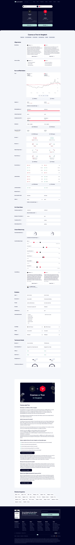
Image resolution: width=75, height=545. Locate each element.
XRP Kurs (23, 526)
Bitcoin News (32, 523)
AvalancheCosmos (55, 499)
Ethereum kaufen (47, 524)
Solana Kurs (24, 527)
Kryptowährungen (17, 523)
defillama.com (45, 538)
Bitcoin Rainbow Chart (56, 527)
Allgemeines (22, 37)
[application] (43, 85)
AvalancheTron (18, 499)
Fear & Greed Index (55, 526)
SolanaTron (23, 494)
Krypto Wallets (16, 526)
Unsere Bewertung (41, 37)
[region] (43, 51)
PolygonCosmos (47, 499)
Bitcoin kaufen (47, 523)
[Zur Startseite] (18, 1)
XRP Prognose (40, 526)
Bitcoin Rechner (55, 523)
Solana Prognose (40, 527)
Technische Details (52, 37)
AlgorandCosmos (18, 501)
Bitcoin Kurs (23, 523)
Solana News (32, 527)
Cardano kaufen (47, 528)
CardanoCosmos (39, 499)
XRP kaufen (46, 526)
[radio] (39, 95)
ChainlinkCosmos (26, 501)
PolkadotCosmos (50, 494)
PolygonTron (25, 499)
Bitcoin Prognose (40, 523)
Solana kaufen (47, 527)
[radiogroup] (43, 96)
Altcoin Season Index (56, 528)
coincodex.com (48, 538)
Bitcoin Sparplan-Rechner (56, 524)
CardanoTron (42, 494)
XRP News (31, 526)
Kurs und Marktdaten (28, 37)
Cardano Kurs (24, 528)
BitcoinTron (17, 494)
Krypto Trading (16, 527)
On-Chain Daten (35, 37)
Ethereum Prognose (40, 524)
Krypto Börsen (16, 524)
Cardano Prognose (40, 528)
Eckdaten (46, 37)
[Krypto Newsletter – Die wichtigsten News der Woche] (17, 516)
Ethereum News (32, 524)
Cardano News (32, 528)
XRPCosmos (31, 499)
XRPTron (29, 494)
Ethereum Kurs (24, 524)
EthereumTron (35, 494)
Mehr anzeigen (29, 281)
